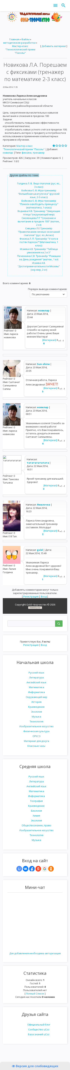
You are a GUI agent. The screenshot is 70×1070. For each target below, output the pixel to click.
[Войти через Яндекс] (38, 869)
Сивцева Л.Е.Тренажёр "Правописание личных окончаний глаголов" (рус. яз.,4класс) (39, 232)
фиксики (27, 152)
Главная (14, 39)
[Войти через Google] (44, 869)
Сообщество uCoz (38, 1029)
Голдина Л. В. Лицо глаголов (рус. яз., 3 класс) (38, 185)
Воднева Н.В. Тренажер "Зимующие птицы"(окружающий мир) (39, 212)
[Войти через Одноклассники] (51, 869)
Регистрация (30, 645)
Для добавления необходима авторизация (35, 953)
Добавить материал (54, 46)
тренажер (39, 152)
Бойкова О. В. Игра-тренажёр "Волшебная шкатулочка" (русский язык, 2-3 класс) (39, 194)
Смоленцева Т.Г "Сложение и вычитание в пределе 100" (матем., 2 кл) (39, 221)
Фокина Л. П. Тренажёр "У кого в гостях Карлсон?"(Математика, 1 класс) (39, 242)
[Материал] (49, 340)
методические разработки (19, 42)
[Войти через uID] (19, 869)
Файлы (25, 39)
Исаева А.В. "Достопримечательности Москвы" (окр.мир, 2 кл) (39, 266)
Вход (44, 645)
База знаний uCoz (38, 1034)
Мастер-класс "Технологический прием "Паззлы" (20, 49)
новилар (8, 152)
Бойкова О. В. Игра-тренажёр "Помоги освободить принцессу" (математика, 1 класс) (38, 204)
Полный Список (35, 993)
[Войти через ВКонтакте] (25, 869)
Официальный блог (38, 1024)
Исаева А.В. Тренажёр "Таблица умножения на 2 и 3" (39, 250)
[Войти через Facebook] (32, 869)
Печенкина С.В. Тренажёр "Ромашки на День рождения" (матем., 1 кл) (38, 257)
